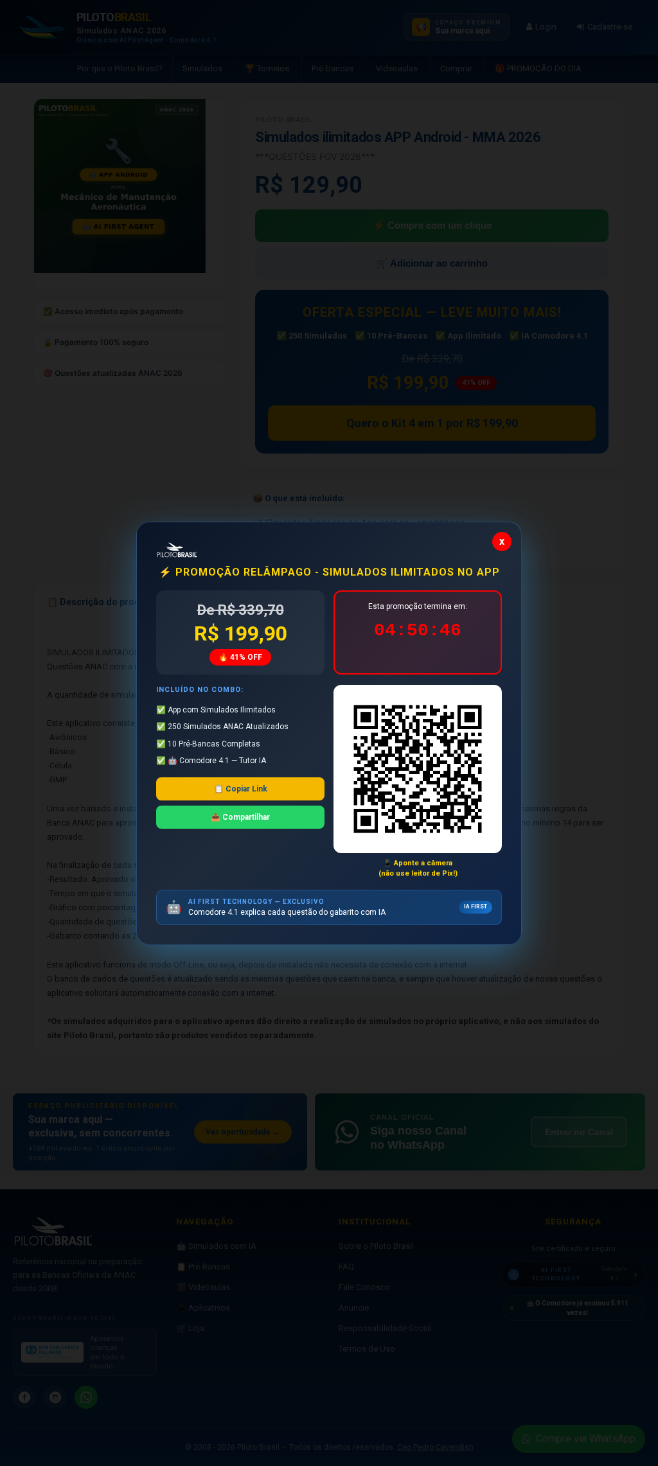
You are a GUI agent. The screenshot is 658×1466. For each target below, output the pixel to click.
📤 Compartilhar (240, 817)
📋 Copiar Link (240, 788)
